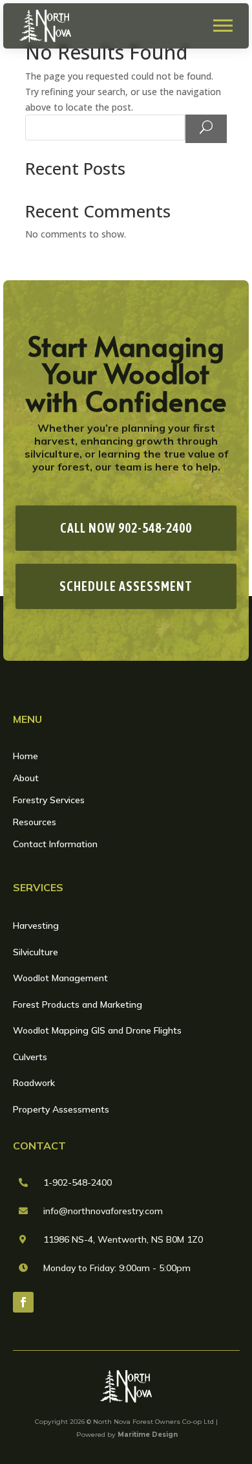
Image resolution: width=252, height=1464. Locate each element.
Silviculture (35, 952)
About (26, 778)
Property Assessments (61, 1109)
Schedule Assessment (126, 586)
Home (25, 756)
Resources (34, 822)
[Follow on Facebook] (23, 1302)
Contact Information (55, 844)
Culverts (30, 1057)
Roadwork (34, 1083)
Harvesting (36, 925)
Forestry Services (49, 800)
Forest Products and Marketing (77, 1004)
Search (205, 128)
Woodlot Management (60, 978)
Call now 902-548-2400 (126, 527)
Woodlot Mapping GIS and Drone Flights (97, 1030)
